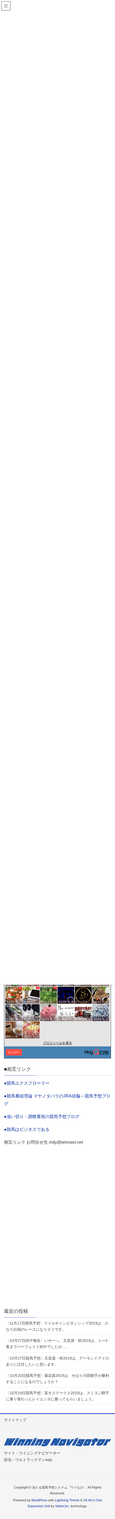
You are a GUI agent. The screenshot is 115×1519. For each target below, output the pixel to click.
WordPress (39, 1500)
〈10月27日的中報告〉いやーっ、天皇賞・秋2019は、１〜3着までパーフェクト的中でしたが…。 (57, 1343)
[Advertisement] (57, 1235)
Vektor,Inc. (62, 1506)
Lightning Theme (67, 1500)
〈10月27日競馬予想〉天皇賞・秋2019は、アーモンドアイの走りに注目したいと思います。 (57, 1361)
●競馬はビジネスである (26, 1129)
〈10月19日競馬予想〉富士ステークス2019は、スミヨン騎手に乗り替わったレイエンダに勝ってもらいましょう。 (57, 1396)
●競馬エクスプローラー (26, 1083)
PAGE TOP (112, 1466)
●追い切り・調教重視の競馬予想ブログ (41, 1116)
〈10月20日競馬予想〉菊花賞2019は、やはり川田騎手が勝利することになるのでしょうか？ (57, 1378)
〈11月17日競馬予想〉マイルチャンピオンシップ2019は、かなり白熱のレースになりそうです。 (57, 1326)
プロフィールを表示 (57, 1043)
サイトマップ (15, 1420)
